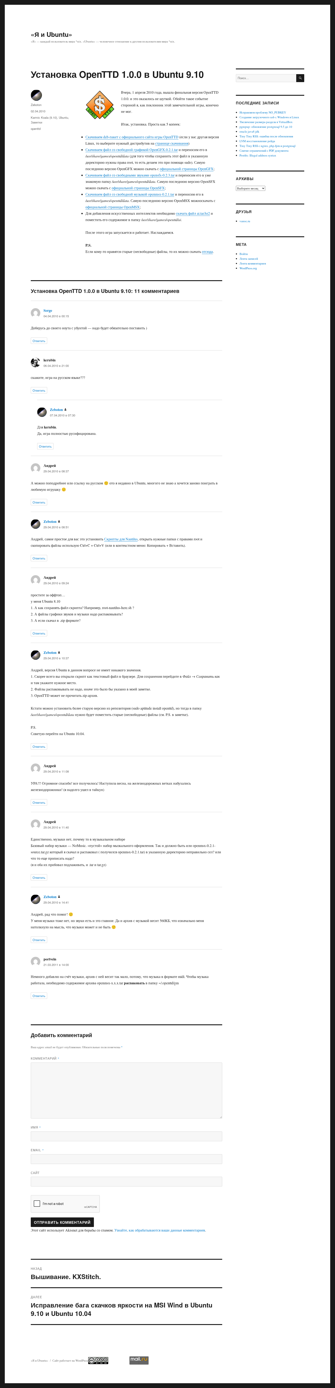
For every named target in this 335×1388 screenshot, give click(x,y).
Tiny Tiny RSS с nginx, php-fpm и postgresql (268, 146)
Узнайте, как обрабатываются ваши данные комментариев (159, 1230)
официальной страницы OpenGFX (187, 168)
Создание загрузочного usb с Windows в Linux (269, 117)
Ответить (39, 341)
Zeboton (36, 105)
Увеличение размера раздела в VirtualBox (266, 122)
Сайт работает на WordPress (70, 1360)
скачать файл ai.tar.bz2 (193, 213)
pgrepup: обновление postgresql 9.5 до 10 (266, 127)
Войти (244, 254)
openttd (36, 128)
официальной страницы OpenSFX (138, 187)
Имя (36, 1127)
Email (37, 1150)
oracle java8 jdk (249, 131)
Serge (48, 310)
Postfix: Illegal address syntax (258, 155)
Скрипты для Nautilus (121, 539)
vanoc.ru (245, 221)
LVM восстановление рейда (257, 141)
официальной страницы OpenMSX (112, 206)
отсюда (207, 251)
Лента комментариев (253, 263)
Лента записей (249, 259)
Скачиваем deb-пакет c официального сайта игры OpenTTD (131, 136)
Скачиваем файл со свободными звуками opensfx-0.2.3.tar (130, 175)
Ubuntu (63, 117)
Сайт (35, 1173)
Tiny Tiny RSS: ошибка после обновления (266, 136)
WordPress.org (248, 268)
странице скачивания (171, 143)
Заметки (36, 122)
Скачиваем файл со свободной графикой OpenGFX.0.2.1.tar (131, 149)
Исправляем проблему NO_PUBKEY (263, 112)
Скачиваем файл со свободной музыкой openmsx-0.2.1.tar (129, 194)
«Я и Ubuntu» (51, 34)
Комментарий (45, 1058)
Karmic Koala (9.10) (44, 117)
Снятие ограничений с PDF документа (264, 151)
